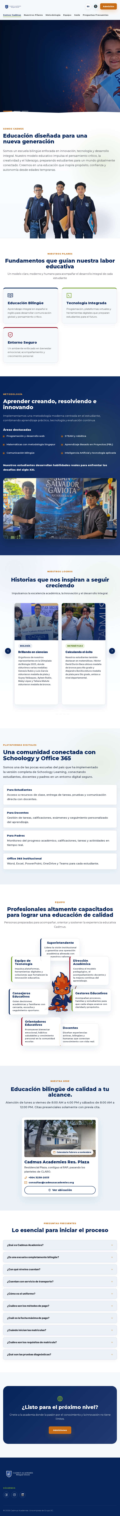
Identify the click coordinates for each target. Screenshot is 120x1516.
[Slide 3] (23, 111)
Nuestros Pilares (33, 15)
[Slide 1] (6, 111)
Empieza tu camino (19, 80)
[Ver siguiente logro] (112, 651)
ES (88, 6)
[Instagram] (14, 1495)
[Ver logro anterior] (8, 651)
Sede (77, 15)
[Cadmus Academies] (13, 6)
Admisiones (60, 1430)
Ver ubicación (62, 1190)
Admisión (108, 6)
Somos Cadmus (12, 15)
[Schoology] (96, 6)
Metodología (53, 15)
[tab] (60, 1245)
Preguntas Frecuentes (95, 15)
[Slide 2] (14, 111)
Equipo (67, 15)
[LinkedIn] (22, 1495)
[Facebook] (6, 1495)
